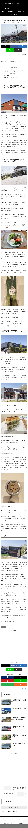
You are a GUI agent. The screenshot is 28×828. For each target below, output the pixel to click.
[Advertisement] (14, 645)
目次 (12, 67)
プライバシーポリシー (7, 823)
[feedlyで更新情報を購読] (7, 684)
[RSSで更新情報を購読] (20, 684)
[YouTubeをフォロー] (7, 680)
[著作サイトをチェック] (7, 677)
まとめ (5, 80)
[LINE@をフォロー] (20, 680)
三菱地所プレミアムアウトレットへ (12, 77)
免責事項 (21, 823)
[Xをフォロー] (20, 677)
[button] (18, 50)
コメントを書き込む (14, 807)
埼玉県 (4, 627)
